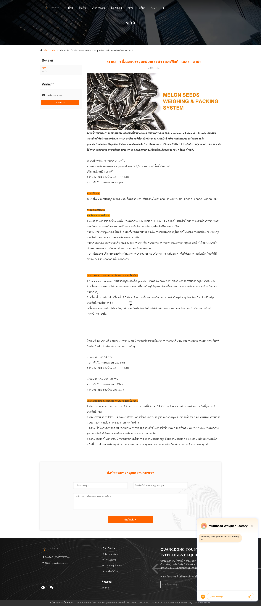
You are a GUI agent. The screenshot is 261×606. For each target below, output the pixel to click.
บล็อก (142, 7)
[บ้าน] (52, 7)
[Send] (249, 596)
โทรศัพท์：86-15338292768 (56, 557)
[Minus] (252, 526)
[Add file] (203, 596)
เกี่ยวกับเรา (98, 7)
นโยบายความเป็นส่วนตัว (61, 603)
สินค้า (82, 7)
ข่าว (130, 7)
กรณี (44, 71)
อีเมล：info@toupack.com (56, 563)
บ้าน (70, 7)
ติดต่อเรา (116, 7)
